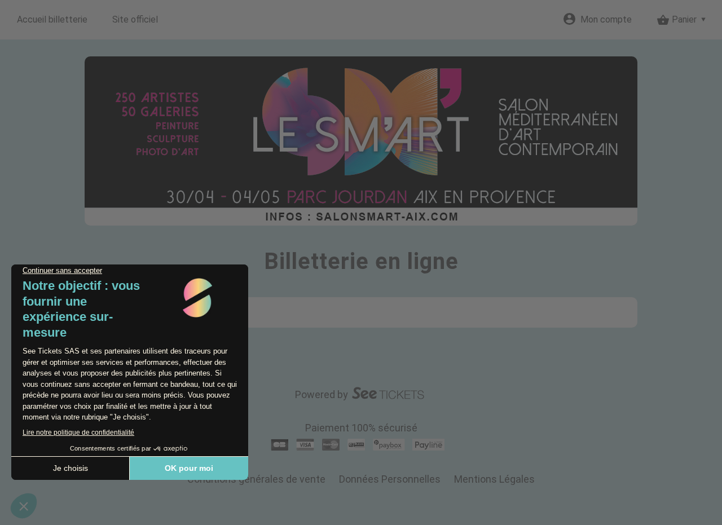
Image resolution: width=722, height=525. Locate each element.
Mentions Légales (494, 479)
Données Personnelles (390, 479)
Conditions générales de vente (256, 479)
